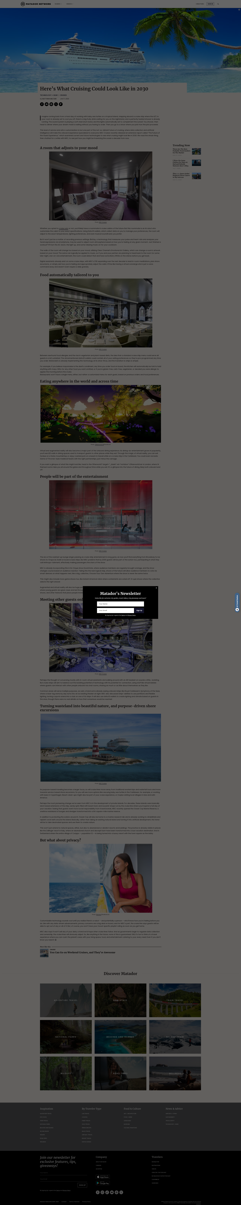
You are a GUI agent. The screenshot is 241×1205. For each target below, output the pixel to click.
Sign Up (139, 610)
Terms (123, 615)
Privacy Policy (132, 615)
